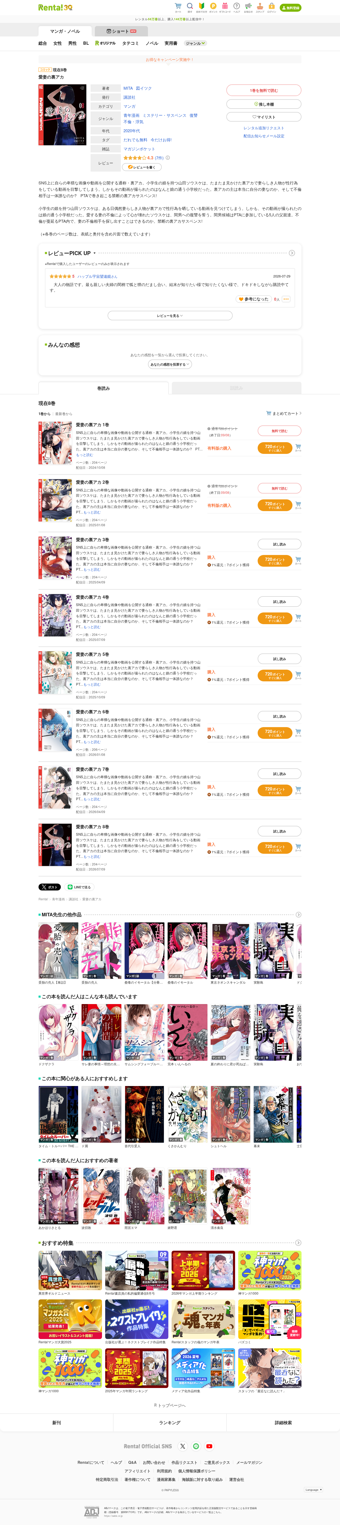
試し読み (279, 544)
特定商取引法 (107, 1479)
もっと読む (84, 454)
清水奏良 (217, 1227)
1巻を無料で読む (264, 90)
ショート (124, 31)
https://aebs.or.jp (113, 1516)
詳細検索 (283, 1422)
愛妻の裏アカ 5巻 (92, 654)
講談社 (129, 97)
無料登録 (293, 7)
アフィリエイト (138, 1470)
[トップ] (51, 7)
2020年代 (132, 130)
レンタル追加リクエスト (264, 127)
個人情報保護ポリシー (196, 1470)
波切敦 (86, 1227)
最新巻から (64, 413)
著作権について (138, 1479)
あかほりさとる (50, 1227)
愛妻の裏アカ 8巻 (92, 826)
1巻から (45, 413)
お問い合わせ (154, 1462)
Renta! (43, 899)
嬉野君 (172, 1227)
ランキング (169, 1422)
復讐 (194, 115)
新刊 (56, 1422)
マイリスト (266, 116)
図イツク (144, 88)
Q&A (132, 1462)
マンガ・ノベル (65, 31)
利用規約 (164, 1470)
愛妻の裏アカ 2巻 (92, 482)
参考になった (257, 299)
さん (97, 276)
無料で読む (280, 430)
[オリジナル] (105, 43)
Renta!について (91, 1462)
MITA (128, 88)
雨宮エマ (131, 1227)
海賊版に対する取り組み (202, 1479)
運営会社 (236, 1479)
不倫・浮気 (133, 121)
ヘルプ (116, 1462)
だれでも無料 (135, 139)
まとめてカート (286, 413)
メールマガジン (249, 1462)
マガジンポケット (139, 148)
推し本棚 (266, 104)
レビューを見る (168, 315)
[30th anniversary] (68, 7)
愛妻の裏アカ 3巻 (92, 539)
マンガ (129, 106)
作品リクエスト (185, 1462)
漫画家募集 (166, 1479)
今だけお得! (161, 139)
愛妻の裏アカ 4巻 (92, 597)
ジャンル (193, 43)
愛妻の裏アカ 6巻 (92, 711)
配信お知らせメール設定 (264, 135)
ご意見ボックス (217, 1462)
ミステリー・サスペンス (164, 115)
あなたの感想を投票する (168, 364)
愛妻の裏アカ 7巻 (92, 769)
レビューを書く (144, 167)
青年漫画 (131, 115)
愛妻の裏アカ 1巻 (92, 424)
